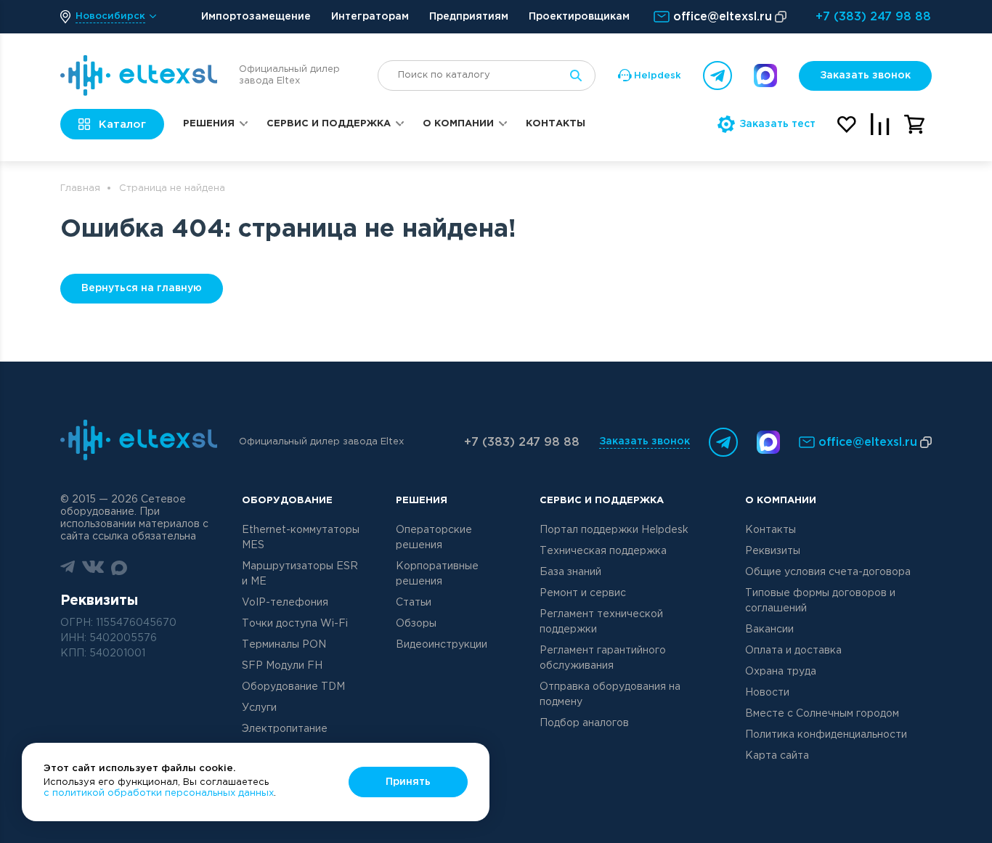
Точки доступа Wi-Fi (295, 623)
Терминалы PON (284, 644)
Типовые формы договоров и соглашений (820, 601)
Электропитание (285, 729)
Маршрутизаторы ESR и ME (300, 574)
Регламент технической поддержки (601, 622)
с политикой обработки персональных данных (159, 793)
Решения (209, 124)
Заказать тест (777, 124)
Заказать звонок (865, 75)
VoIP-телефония (285, 602)
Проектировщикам (579, 16)
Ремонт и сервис (583, 593)
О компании (458, 124)
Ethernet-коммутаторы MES (300, 538)
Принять (408, 782)
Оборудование (287, 501)
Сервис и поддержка (329, 124)
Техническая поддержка (603, 551)
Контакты (555, 124)
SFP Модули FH (282, 665)
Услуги (259, 708)
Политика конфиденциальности (826, 734)
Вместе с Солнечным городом (822, 713)
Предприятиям (468, 16)
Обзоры (416, 623)
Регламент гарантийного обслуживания (603, 658)
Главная (80, 188)
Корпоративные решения (437, 574)
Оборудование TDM (293, 687)
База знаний (570, 572)
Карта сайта (777, 756)
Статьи (413, 602)
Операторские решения (434, 538)
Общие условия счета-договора (828, 572)
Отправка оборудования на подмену (610, 694)
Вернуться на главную (141, 288)
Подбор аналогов (584, 723)
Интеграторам (370, 16)
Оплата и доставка (793, 650)
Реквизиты (772, 551)
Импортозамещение (256, 16)
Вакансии (769, 629)
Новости (767, 692)
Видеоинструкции (441, 644)
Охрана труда (780, 671)
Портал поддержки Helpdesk (614, 530)
